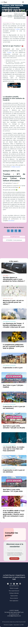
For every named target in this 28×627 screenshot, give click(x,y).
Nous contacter (14, 598)
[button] (22, 2)
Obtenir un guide (14, 588)
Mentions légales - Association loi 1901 (14, 624)
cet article (11, 220)
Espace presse (14, 595)
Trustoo (17, 29)
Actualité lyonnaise (10, 16)
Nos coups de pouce (14, 590)
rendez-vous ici (15, 167)
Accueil (4, 16)
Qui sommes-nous (14, 585)
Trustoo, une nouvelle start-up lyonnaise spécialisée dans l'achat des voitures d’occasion (20, 16)
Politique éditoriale (14, 593)
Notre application (14, 600)
